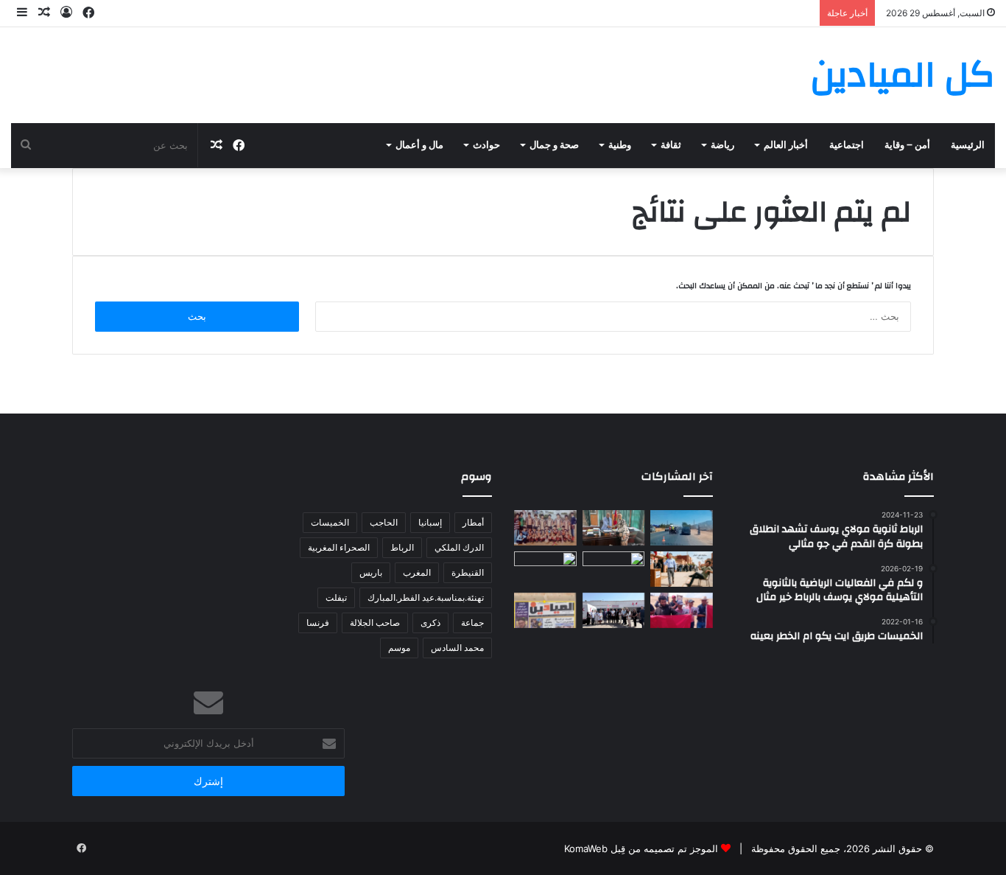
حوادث (486, 145)
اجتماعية (846, 145)
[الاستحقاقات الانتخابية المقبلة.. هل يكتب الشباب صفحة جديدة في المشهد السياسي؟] (681, 569)
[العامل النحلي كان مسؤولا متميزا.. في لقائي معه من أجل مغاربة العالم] (614, 527)
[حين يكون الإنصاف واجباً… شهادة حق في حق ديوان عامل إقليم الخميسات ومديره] (545, 569)
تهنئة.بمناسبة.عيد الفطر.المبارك (425, 597)
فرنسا (317, 622)
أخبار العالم (786, 145)
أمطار (473, 522)
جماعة (472, 622)
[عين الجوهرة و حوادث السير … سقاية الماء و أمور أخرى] (681, 527)
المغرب (417, 572)
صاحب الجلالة (375, 622)
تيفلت (336, 597)
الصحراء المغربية (339, 547)
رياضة (722, 145)
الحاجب (384, 522)
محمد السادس (457, 647)
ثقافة (671, 145)
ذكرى (430, 622)
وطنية (619, 145)
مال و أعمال (419, 145)
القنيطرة (467, 572)
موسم (399, 647)
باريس (370, 572)
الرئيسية (968, 145)
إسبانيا (430, 522)
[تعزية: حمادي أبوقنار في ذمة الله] (545, 527)
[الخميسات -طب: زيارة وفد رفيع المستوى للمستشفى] (614, 610)
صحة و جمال (554, 145)
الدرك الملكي (459, 547)
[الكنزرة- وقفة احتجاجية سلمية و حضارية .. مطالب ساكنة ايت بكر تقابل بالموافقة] (681, 610)
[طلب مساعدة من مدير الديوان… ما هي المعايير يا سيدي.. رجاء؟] (545, 610)
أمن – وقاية (907, 145)
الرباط (402, 547)
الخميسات (330, 522)
